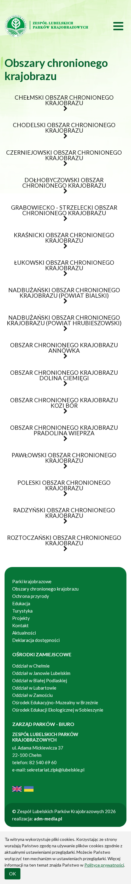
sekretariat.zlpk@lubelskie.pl (55, 769)
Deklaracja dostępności (36, 640)
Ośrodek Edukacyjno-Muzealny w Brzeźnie (55, 702)
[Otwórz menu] (108, 26)
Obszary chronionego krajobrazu (45, 588)
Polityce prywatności (104, 864)
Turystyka (22, 610)
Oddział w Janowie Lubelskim (41, 673)
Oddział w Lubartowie (34, 688)
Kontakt (20, 625)
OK (12, 873)
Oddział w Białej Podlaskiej (39, 680)
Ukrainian (29, 789)
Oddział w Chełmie (31, 666)
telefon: (20, 762)
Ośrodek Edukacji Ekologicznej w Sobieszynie (57, 710)
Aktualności (24, 632)
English (17, 789)
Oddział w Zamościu (32, 695)
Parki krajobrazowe (31, 581)
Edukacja (21, 603)
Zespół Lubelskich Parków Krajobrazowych (47, 25)
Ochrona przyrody (30, 596)
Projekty (21, 618)
